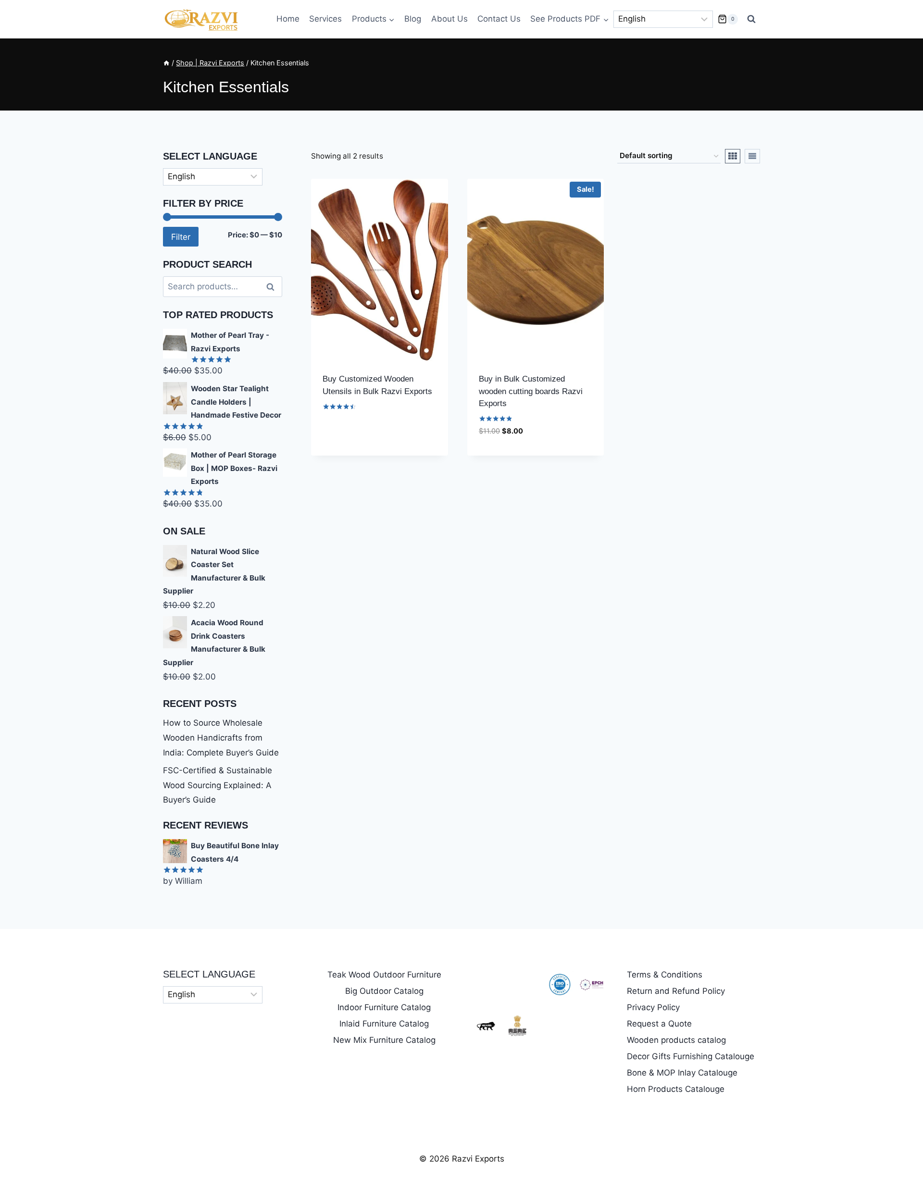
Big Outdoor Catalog (384, 991)
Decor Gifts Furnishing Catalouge (690, 1056)
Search (273, 287)
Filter (180, 237)
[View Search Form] (751, 19)
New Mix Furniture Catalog (384, 1040)
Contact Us (499, 19)
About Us (449, 19)
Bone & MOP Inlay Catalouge (682, 1072)
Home (287, 19)
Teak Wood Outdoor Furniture (384, 974)
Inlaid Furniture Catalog (384, 1023)
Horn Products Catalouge (675, 1089)
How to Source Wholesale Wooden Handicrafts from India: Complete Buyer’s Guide (221, 737)
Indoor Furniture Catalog (384, 1007)
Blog (412, 19)
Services (325, 19)
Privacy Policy (653, 1007)
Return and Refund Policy (676, 991)
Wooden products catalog (676, 1040)
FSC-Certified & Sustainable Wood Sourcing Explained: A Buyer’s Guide (217, 785)
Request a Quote (659, 1023)
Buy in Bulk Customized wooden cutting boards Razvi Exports (531, 391)
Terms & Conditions (664, 974)
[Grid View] (732, 156)
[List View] (752, 156)
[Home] (166, 63)
